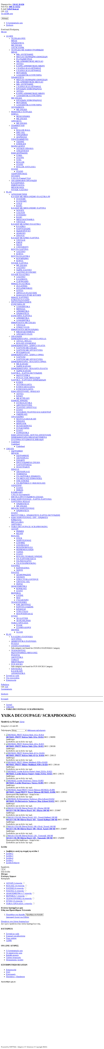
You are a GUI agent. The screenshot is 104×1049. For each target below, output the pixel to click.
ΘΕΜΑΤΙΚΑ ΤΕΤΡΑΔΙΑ (21, 112)
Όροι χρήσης (11, 938)
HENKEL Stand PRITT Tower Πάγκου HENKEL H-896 (31, 792)
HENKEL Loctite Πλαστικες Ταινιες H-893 (25, 783)
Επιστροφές (11, 974)
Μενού (4, 32)
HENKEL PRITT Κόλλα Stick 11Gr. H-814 (25, 737)
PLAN (9, 192)
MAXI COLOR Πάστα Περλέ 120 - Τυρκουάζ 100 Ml (29, 838)
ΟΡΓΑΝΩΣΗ (16, 336)
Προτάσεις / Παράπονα (15, 977)
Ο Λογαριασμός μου (14, 23)
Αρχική (9, 705)
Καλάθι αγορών (12, 955)
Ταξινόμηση (6, 730)
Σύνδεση (9, 25)
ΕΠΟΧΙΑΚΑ (16, 669)
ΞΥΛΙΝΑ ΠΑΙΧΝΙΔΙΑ (20, 646)
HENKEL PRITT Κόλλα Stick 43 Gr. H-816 (25, 755)
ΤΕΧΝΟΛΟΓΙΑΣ (18, 650)
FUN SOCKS (17, 664)
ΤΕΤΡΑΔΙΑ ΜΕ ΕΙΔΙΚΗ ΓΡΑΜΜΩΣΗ (27, 50)
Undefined (15, 442)
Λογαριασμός (6, 689)
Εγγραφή (4, 699)
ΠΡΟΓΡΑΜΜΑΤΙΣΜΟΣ (21, 302)
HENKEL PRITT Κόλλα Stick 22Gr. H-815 (25, 746)
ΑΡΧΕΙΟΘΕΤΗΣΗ (19, 194)
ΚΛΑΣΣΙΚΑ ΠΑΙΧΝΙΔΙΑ (22, 637)
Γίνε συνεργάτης (12, 678)
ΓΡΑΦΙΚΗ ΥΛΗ (17, 125)
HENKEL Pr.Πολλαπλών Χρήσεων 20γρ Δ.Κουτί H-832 (30, 801)
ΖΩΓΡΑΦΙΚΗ (17, 451)
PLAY (8, 634)
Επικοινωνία (11, 680)
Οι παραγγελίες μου (14, 953)
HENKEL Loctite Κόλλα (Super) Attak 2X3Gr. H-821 (29, 774)
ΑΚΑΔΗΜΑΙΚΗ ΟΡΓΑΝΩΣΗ (24, 180)
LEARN (9, 36)
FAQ (8, 972)
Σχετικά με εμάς (12, 676)
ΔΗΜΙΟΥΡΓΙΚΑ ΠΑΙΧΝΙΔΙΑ (23, 641)
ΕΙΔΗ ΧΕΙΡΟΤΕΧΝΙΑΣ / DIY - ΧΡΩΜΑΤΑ (29, 517)
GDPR (9, 940)
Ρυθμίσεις (5, 684)
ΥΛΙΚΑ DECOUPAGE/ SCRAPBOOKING (29, 527)
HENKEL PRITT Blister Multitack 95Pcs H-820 (27, 765)
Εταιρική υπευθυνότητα (15, 936)
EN (6, 11)
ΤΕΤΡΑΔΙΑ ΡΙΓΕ (18, 38)
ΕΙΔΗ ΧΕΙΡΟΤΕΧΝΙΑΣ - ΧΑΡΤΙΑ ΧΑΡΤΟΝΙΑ (31, 499)
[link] (5, 18)
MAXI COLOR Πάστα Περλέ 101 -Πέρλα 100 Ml (27, 810)
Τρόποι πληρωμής (13, 957)
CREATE (10, 449)
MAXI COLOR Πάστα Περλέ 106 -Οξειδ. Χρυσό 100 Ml (31, 829)
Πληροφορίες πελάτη (14, 960)
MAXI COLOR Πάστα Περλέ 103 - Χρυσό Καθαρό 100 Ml (32, 820)
